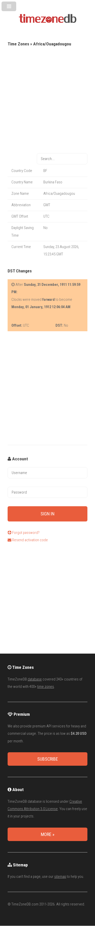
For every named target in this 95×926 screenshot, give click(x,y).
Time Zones (18, 43)
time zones (45, 686)
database (35, 679)
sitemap (60, 876)
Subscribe (47, 759)
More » (47, 834)
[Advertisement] (47, 98)
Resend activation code (29, 540)
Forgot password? (25, 532)
